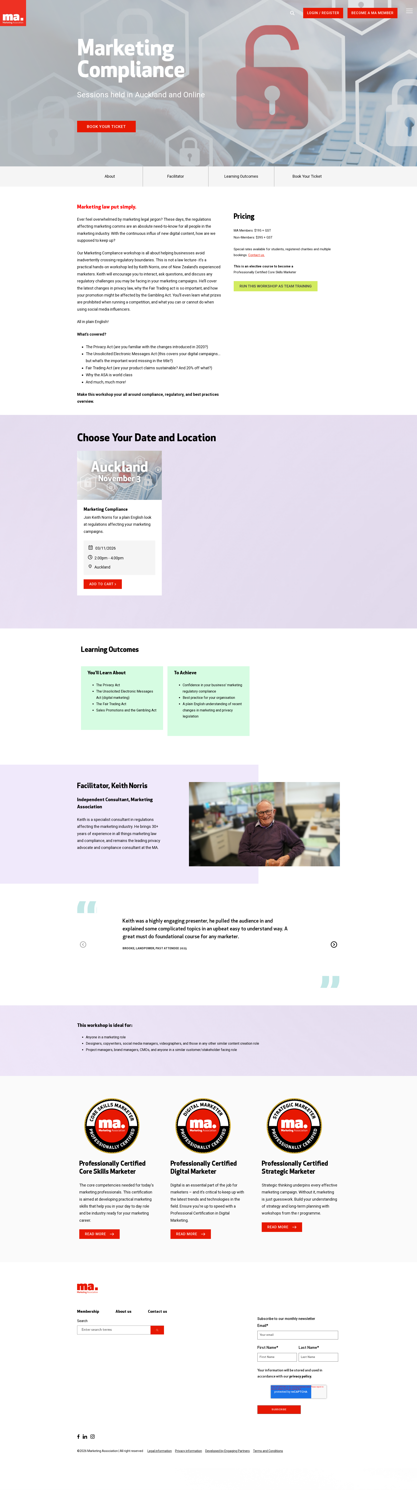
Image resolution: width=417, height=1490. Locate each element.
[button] (334, 944)
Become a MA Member (372, 13)
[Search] (157, 1330)
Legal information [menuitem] (159, 1451)
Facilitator (175, 176)
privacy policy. (300, 1376)
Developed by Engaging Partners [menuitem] (227, 1451)
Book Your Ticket (106, 126)
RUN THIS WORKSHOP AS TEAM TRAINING (276, 286)
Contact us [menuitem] (157, 1312)
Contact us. (256, 255)
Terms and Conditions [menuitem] (268, 1451)
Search (82, 1321)
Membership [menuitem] (88, 1312)
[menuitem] (78, 1436)
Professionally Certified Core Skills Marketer (265, 272)
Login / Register (323, 13)
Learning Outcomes (241, 176)
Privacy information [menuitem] (188, 1451)
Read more (95, 1234)
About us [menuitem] (123, 1312)
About (110, 176)
